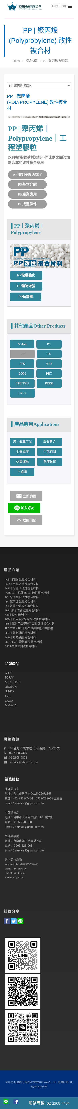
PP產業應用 (27, 194)
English (55, 6)
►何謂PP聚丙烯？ (27, 175)
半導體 (22, 471)
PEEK (49, 383)
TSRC (8, 696)
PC (49, 344)
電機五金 (49, 441)
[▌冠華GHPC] (23, 6)
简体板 (64, 6)
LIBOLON (11, 687)
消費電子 (22, 451)
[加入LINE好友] (24, 507)
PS (49, 354)
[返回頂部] (26, 519)
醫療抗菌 (49, 461)
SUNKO (9, 691)
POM (22, 373)
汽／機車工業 (22, 441)
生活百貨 (49, 451)
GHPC (8, 673)
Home (16, 60)
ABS (49, 364)
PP (22, 354)
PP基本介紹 (27, 184)
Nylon (22, 344)
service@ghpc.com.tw (24, 762)
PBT (49, 373)
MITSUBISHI (12, 682)
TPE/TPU (22, 383)
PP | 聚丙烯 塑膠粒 (55, 60)
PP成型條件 (27, 204)
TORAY (9, 677)
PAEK (22, 393)
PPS (22, 364)
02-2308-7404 (17, 753)
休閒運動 (22, 461)
